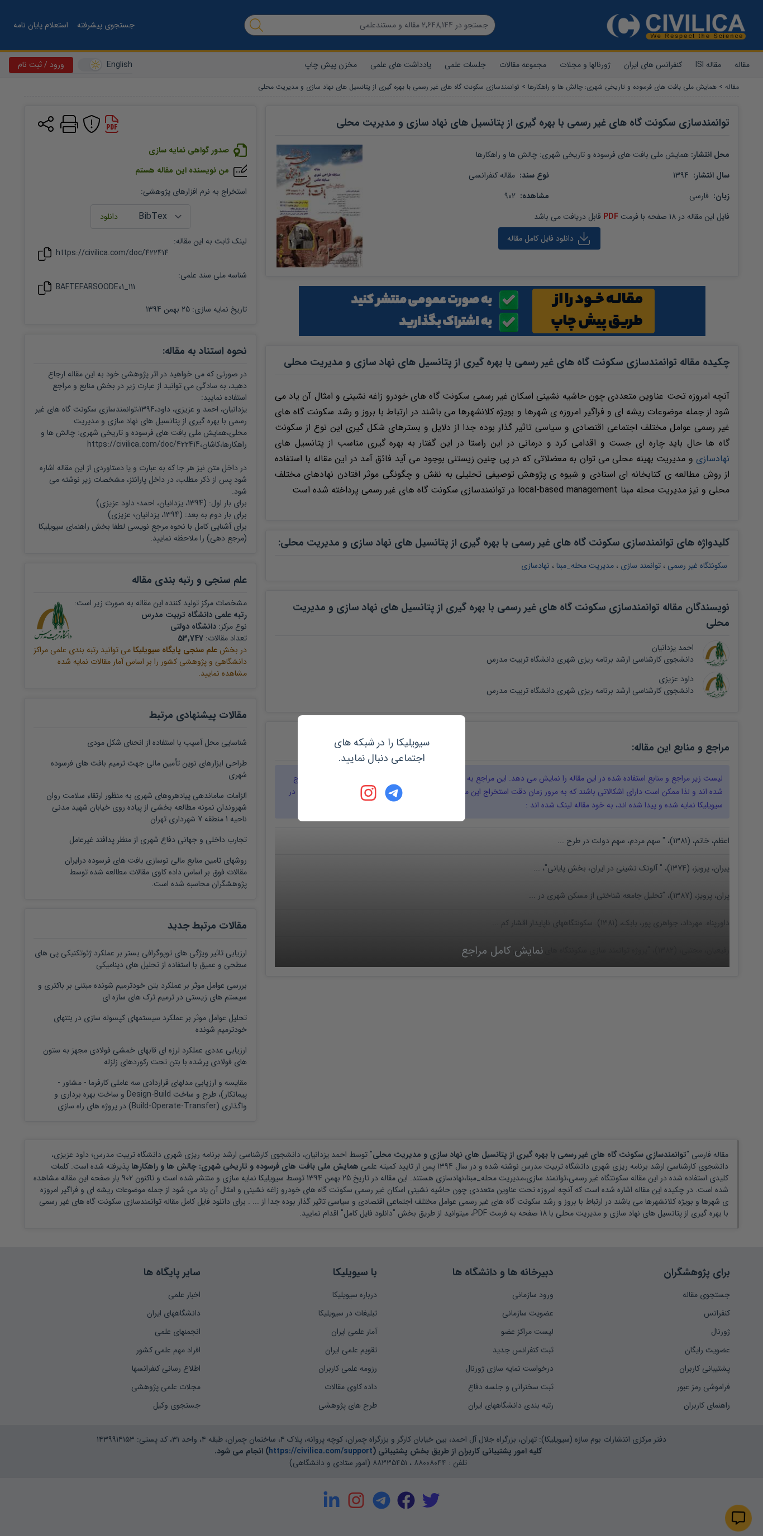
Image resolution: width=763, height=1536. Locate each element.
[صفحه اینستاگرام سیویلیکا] (369, 793)
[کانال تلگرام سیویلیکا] (394, 793)
